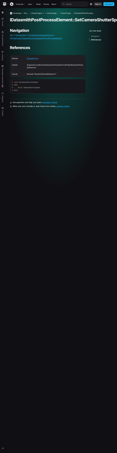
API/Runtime (20, 35)
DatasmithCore (32, 58)
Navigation (95, 36)
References (96, 40)
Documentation (26, 13)
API (11, 35)
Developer (17, 13)
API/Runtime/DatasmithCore (40, 35)
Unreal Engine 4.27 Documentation (52, 13)
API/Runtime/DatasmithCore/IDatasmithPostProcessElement (36, 38)
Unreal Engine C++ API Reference (66, 13)
